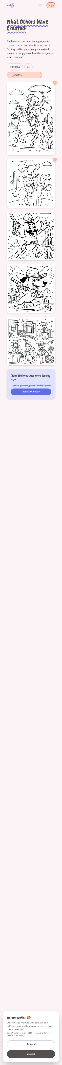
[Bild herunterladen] (43, 150)
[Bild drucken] (36, 150)
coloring (31, 294)
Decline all (31, 1044)
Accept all (31, 1054)
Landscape (31, 124)
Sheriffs (31, 189)
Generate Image (31, 391)
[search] (26, 75)
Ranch (47, 183)
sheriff (28, 235)
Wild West (37, 118)
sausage (17, 235)
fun (46, 235)
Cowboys (14, 118)
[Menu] (40, 5)
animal (34, 288)
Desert (38, 183)
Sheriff (49, 118)
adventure (31, 241)
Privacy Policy (19, 1036)
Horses (26, 118)
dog (16, 288)
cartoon (38, 235)
